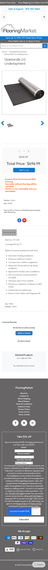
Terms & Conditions (24, 404)
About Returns (24, 401)
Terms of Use (24, 412)
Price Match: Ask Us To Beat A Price (24, 41)
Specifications (9, 232)
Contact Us (24, 396)
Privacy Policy (24, 409)
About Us (24, 393)
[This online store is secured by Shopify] (9, 549)
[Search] (44, 46)
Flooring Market (27, 565)
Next (41, 123)
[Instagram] (32, 422)
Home (4, 52)
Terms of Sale (24, 414)
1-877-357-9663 (17, 493)
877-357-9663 (32, 9)
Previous (2, 123)
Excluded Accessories (18, 52)
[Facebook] (15, 422)
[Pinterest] (24, 422)
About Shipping (24, 398)
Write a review (24, 333)
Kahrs (13, 200)
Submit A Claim (24, 406)
